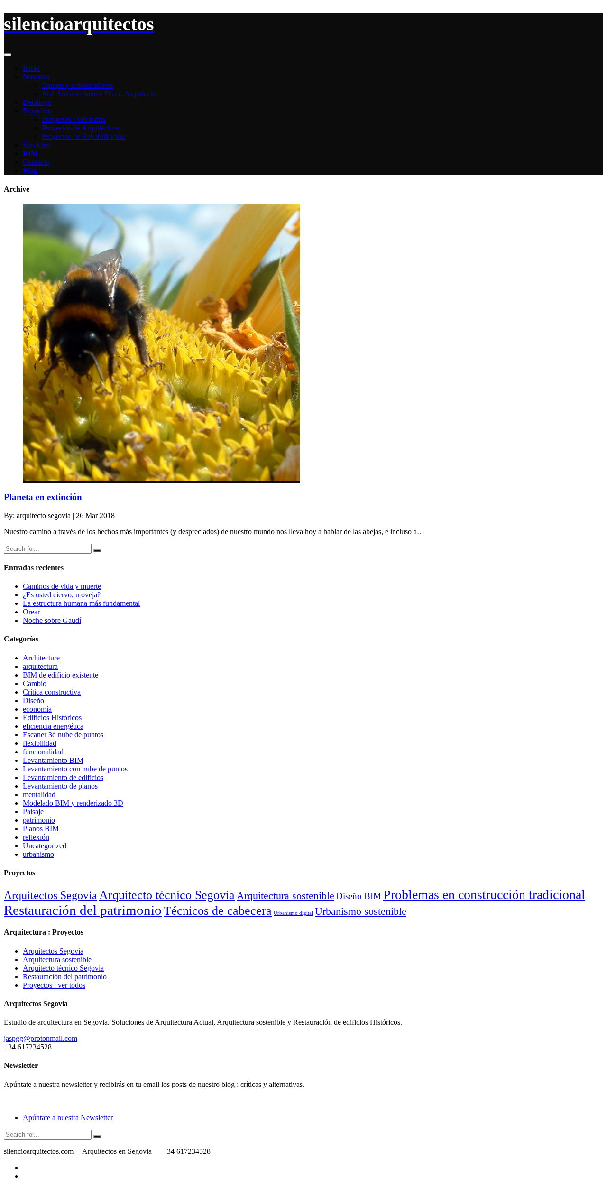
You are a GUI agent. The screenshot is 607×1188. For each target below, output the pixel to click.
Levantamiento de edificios (63, 777)
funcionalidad (43, 752)
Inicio (31, 68)
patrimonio (39, 820)
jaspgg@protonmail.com (40, 1038)
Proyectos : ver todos (54, 985)
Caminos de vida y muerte (62, 586)
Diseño (33, 700)
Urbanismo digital (293, 913)
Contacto (36, 162)
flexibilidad (39, 743)
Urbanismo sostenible (360, 911)
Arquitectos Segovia (50, 895)
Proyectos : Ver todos (73, 119)
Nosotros (36, 77)
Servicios (36, 145)
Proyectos (37, 111)
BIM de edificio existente (60, 675)
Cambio (34, 683)
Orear (31, 612)
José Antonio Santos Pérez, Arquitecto (99, 94)
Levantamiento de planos (60, 786)
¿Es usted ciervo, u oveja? (62, 595)
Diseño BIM (358, 896)
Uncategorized (44, 846)
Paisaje (33, 811)
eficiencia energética (53, 726)
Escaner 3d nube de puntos (63, 735)
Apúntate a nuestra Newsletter (68, 1118)
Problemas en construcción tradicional (484, 894)
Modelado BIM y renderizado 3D (73, 803)
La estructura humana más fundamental (81, 603)
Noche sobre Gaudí (52, 620)
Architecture (41, 658)
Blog (30, 171)
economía (37, 709)
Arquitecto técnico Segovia (167, 895)
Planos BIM (41, 829)
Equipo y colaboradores (77, 85)
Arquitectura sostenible (285, 895)
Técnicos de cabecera (218, 910)
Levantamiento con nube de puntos (75, 769)
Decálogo (37, 102)
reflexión (36, 837)
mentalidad (39, 794)
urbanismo (38, 854)
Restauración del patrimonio (83, 910)
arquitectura (40, 666)
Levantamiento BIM (53, 760)
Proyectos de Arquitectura (80, 128)
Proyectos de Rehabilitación (83, 136)
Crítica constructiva (52, 692)
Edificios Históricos (52, 718)
